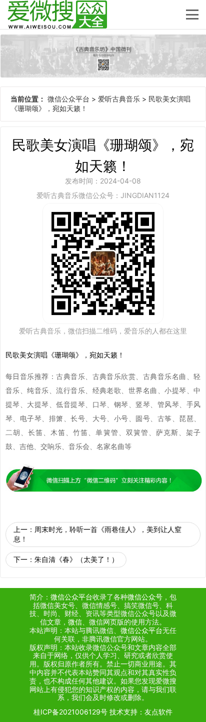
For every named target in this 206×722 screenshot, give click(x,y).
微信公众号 (145, 596)
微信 (75, 622)
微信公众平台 (69, 98)
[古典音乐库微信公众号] (103, 56)
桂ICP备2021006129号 (71, 712)
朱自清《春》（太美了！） (76, 559)
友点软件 (158, 712)
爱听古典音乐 (119, 98)
